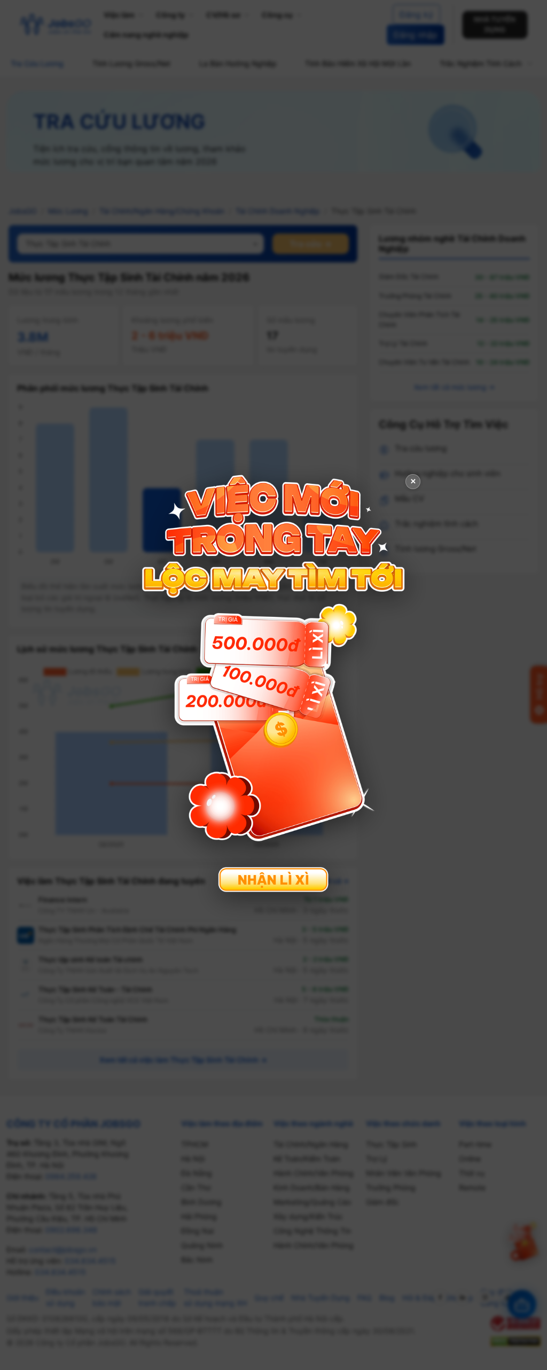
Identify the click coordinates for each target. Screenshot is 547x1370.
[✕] (273, 684)
